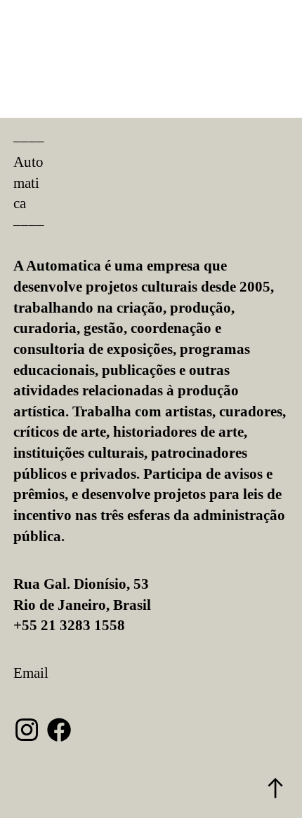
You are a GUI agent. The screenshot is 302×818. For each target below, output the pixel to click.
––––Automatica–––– (28, 182)
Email (30, 672)
